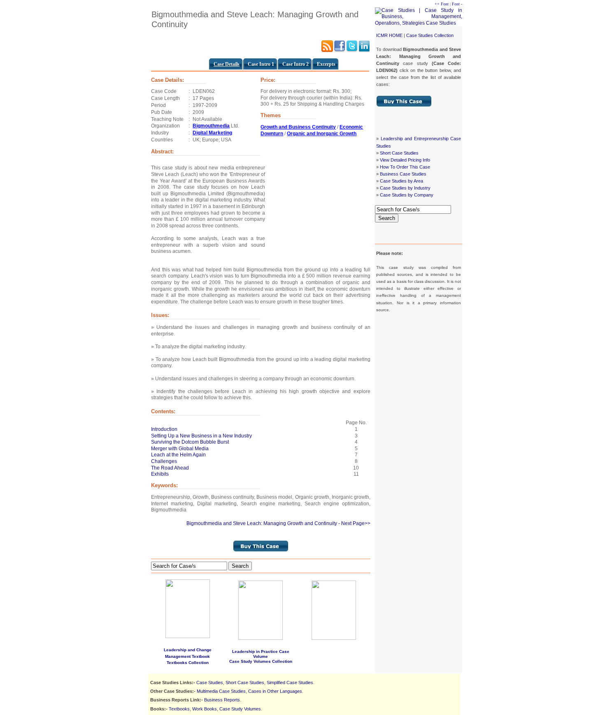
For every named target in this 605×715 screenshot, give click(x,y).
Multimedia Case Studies (221, 691)
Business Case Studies (403, 173)
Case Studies (209, 682)
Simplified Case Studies (290, 682)
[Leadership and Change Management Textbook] (187, 607)
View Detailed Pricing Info (405, 159)
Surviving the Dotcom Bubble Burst (190, 442)
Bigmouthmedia (211, 126)
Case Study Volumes (240, 708)
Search (386, 218)
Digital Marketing (212, 133)
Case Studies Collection (430, 35)
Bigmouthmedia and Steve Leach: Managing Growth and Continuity (261, 523)
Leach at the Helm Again (178, 455)
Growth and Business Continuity (298, 127)
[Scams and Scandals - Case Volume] (260, 638)
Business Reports (222, 699)
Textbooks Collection (188, 662)
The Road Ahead (170, 468)
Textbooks (179, 708)
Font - (457, 4)
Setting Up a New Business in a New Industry (201, 436)
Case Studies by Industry (405, 187)
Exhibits (160, 474)
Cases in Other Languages (275, 691)
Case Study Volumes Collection (260, 661)
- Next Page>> (354, 523)
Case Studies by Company (406, 194)
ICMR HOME (389, 35)
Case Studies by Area (401, 180)
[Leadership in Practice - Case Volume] (334, 638)
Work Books (204, 708)
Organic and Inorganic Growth (321, 134)
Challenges (164, 461)
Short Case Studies (399, 152)
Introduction (164, 429)
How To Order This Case (405, 166)
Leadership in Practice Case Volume (260, 654)
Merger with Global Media (180, 448)
